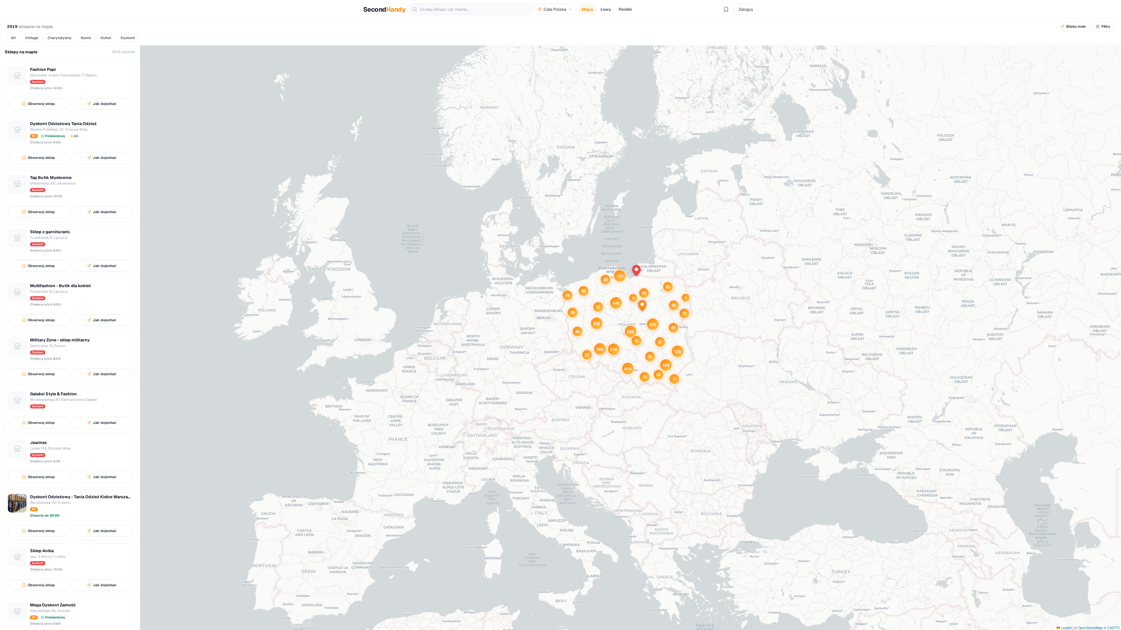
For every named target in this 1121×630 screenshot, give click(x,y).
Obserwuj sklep (41, 103)
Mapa (587, 9)
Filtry (1105, 26)
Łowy (605, 9)
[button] (685, 297)
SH (13, 38)
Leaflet (1066, 627)
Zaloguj (746, 9)
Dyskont (128, 38)
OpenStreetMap (1090, 627)
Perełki (625, 9)
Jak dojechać (104, 103)
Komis (86, 38)
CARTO (1113, 627)
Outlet (105, 38)
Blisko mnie (1076, 26)
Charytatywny (60, 38)
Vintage (31, 38)
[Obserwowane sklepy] (726, 9)
